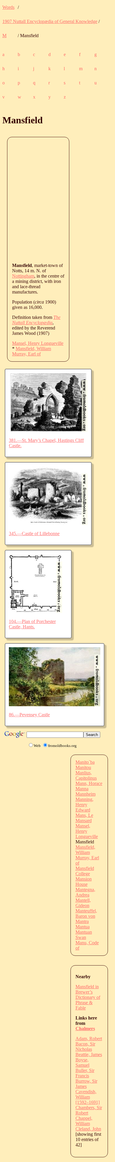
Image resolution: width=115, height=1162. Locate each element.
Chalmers (85, 1028)
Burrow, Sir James (86, 1084)
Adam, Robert (88, 1038)
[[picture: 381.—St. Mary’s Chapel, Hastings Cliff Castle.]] (48, 430)
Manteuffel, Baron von (86, 913)
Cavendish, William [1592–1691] (87, 1097)
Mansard (83, 820)
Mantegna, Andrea (85, 892)
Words (8, 7)
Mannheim (85, 793)
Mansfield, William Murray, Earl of (31, 351)
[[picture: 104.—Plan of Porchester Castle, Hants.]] (35, 611)
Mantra (82, 921)
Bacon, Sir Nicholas (85, 1046)
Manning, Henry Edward (84, 804)
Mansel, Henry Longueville (37, 343)
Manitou (83, 767)
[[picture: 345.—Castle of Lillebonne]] (48, 523)
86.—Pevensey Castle (29, 714)
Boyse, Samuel (82, 1062)
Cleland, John (88, 1128)
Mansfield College (84, 871)
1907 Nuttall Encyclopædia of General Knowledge (49, 21)
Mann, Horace (88, 783)
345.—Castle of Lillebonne (34, 533)
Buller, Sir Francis (84, 1073)
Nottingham (23, 275)
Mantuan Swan (83, 935)
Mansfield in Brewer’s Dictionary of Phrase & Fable (87, 997)
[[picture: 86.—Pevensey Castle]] (54, 704)
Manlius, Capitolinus (86, 775)
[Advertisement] (57, 199)
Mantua (82, 926)
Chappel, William (83, 1121)
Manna (81, 788)
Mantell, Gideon (83, 903)
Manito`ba (85, 762)
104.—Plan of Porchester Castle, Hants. (32, 624)
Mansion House (83, 881)
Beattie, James (88, 1054)
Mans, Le (84, 815)
